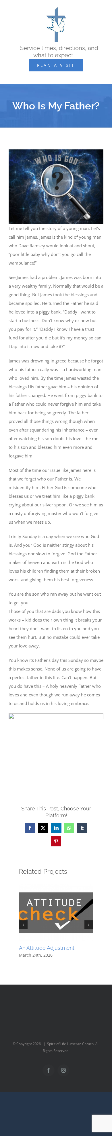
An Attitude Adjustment (46, 948)
